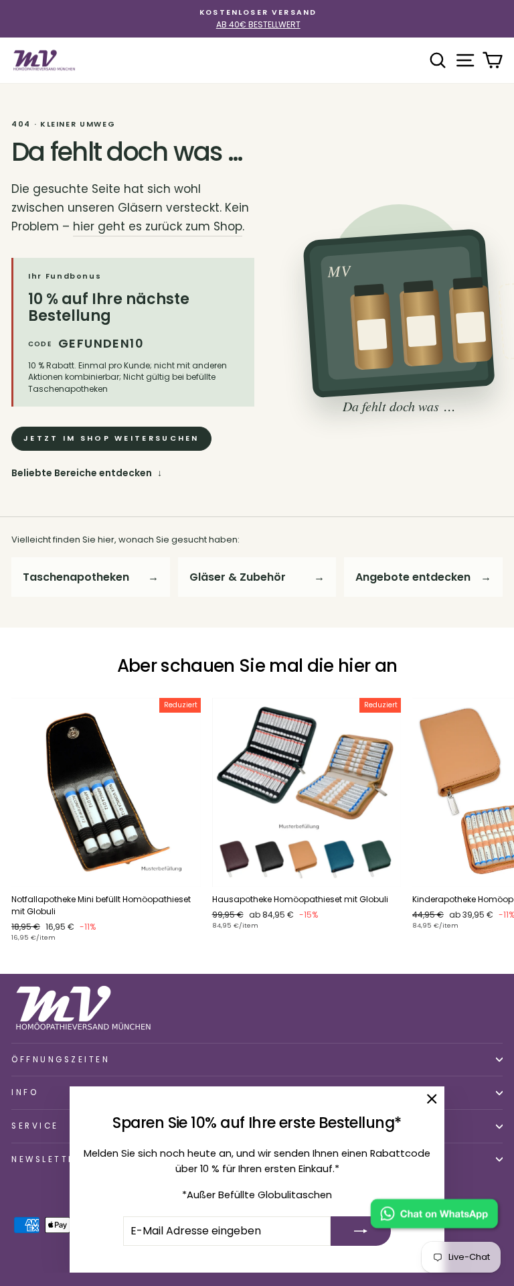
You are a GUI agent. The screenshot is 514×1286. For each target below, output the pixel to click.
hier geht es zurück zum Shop (157, 226)
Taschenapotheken (91, 577)
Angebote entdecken (423, 577)
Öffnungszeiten (60, 1059)
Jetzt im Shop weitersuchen (111, 438)
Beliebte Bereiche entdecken (86, 473)
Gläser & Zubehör (257, 577)
